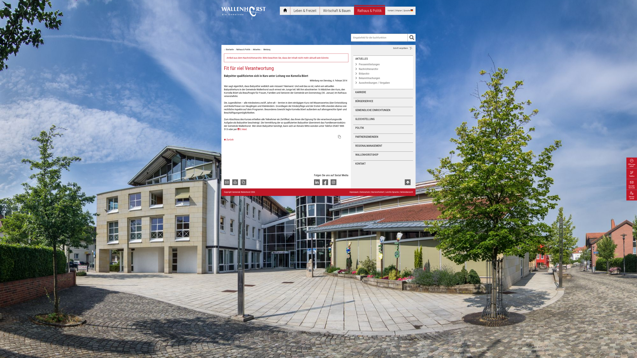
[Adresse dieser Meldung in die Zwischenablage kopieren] (339, 137)
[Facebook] (325, 182)
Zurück (230, 139)
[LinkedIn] (317, 182)
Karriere (360, 92)
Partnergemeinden (366, 136)
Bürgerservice (364, 101)
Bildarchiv (364, 73)
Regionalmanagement (368, 145)
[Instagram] (333, 182)
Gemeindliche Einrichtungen (372, 110)
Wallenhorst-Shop (366, 154)
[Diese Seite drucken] (235, 182)
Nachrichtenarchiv (368, 69)
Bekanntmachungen (369, 78)
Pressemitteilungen (369, 64)
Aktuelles (361, 58)
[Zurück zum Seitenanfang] (408, 182)
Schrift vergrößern (400, 48)
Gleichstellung (365, 119)
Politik (359, 127)
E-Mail (243, 129)
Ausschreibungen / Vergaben (374, 82)
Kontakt (360, 163)
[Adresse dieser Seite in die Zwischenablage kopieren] (243, 182)
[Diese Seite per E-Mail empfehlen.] (227, 182)
